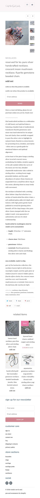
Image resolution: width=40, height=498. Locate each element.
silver (18, 295)
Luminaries (30, 292)
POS (6, 493)
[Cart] (32, 4)
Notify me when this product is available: (17, 87)
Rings (7, 460)
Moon (7, 295)
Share (19, 301)
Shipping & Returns (11, 444)
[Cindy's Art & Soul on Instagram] (10, 483)
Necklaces (8, 473)
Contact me (9, 437)
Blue (12, 292)
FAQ (6, 440)
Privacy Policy (10, 447)
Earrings (8, 463)
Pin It (28, 301)
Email (18, 306)
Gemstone (17, 292)
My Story (8, 434)
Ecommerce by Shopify (18, 493)
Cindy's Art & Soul (16, 489)
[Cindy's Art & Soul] (13, 6)
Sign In (7, 431)
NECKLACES (10, 58)
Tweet (10, 301)
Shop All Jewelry (23, 290)
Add (10, 306)
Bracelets (8, 456)
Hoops (7, 470)
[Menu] (27, 4)
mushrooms (12, 295)
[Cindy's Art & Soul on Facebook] (6, 483)
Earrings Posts (9, 466)
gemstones (23, 292)
